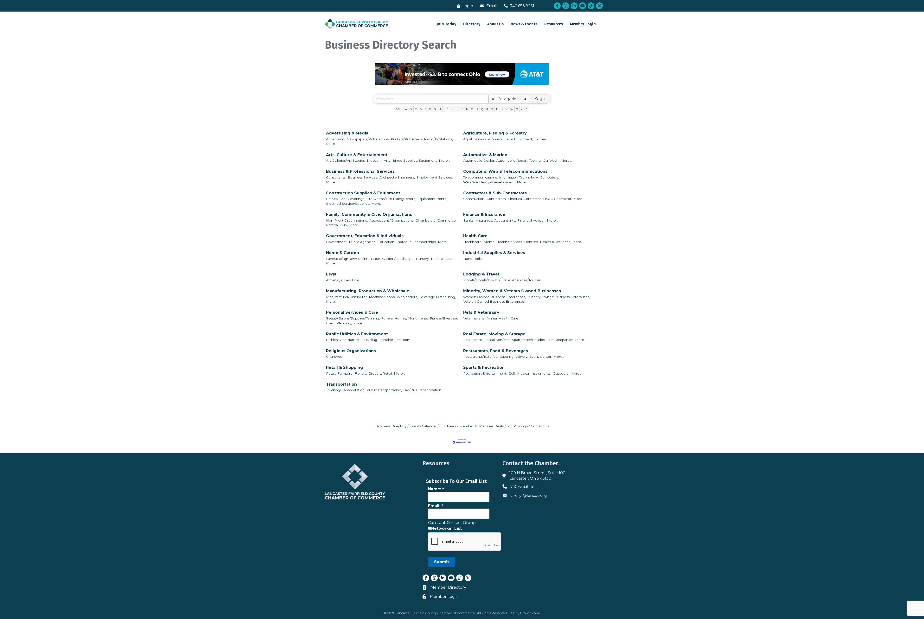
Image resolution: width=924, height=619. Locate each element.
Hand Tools (472, 259)
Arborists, (495, 139)
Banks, (468, 220)
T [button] (496, 109)
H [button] (440, 109)
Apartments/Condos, (528, 340)
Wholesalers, (407, 297)
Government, (336, 242)
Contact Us (540, 426)
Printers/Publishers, (407, 139)
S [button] (492, 109)
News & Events (524, 24)
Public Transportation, (384, 390)
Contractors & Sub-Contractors (495, 193)
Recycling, (369, 340)
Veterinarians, (474, 318)
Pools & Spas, (442, 259)
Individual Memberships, (416, 242)
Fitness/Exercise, (444, 318)
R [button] (487, 109)
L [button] (457, 109)
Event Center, (540, 356)
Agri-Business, (475, 139)
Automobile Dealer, (479, 160)
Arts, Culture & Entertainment (356, 155)
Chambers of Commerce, (436, 220)
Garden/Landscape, (398, 259)
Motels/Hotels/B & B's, (481, 280)
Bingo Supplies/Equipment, (414, 160)
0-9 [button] (397, 109)
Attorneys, (334, 280)
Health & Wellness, (555, 242)
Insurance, (484, 220)
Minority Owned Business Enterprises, (558, 297)
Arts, (387, 160)
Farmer (540, 139)
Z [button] (526, 109)
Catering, (507, 356)
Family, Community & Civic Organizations (369, 214)
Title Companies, (560, 340)
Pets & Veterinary (481, 312)
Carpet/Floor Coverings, (345, 199)
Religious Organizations (351, 351)
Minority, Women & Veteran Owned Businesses (512, 291)
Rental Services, (497, 340)
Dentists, (531, 242)
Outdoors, (561, 373)
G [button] (435, 109)
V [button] (506, 109)
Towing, (535, 160)
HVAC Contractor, (557, 199)
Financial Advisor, (531, 220)
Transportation (341, 384)
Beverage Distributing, (437, 297)
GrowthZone (530, 613)
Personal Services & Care (352, 312)
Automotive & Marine (485, 155)
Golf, (512, 373)
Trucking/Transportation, (345, 390)
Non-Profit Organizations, (347, 220)
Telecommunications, (480, 177)
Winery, (522, 356)
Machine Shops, (382, 297)
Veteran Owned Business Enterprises (494, 301)
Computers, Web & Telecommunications (505, 171)
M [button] (462, 109)
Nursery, (423, 259)
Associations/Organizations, (391, 220)
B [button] (411, 109)
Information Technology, (519, 177)
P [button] (477, 109)
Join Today (446, 24)
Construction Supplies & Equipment (363, 193)
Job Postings (517, 426)
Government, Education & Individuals (365, 236)
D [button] (420, 109)
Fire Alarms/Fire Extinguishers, (391, 199)
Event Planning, (339, 323)
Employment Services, (434, 177)
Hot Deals (448, 426)
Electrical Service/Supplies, (348, 203)
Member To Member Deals (481, 426)
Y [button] (521, 109)
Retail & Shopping (344, 367)
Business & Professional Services (360, 171)
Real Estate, (473, 340)
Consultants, (336, 177)
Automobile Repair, (512, 160)
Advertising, (335, 139)
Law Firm (351, 280)
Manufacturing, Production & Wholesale (367, 291)
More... (331, 144)
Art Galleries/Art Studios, (346, 160)
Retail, (331, 373)
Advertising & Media (347, 133)
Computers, (549, 177)
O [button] (472, 109)
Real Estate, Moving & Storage (494, 334)
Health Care (475, 236)
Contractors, (496, 199)
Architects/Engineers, (397, 177)
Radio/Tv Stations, (438, 139)
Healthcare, (472, 242)
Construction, (474, 199)
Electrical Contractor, (525, 199)
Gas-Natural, (350, 340)
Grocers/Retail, (380, 373)
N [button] (467, 109)
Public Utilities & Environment (357, 334)
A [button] (406, 109)
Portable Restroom (394, 340)
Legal (332, 274)
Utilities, (332, 340)
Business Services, (363, 177)
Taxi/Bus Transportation (422, 390)
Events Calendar (423, 426)
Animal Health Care (502, 318)
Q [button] (482, 109)
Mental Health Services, (503, 242)
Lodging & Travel (481, 274)
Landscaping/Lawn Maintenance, (353, 259)
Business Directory (390, 426)
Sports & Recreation (484, 367)
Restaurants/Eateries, (480, 356)
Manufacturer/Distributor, (346, 297)
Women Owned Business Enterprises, (494, 297)
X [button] (517, 109)
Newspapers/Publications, (367, 139)
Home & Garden (342, 252)
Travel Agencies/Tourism (521, 280)
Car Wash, (551, 160)
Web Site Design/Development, (489, 182)
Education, (386, 242)
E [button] (425, 109)
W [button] (511, 109)
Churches (334, 356)
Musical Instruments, (534, 373)
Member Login (583, 24)
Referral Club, (337, 225)
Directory (471, 24)
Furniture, (345, 373)
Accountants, (505, 220)
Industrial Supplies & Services (494, 252)
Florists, (361, 373)
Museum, (374, 160)
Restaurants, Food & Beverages (495, 351)
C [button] (416, 109)
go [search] (542, 98)
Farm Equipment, (519, 139)
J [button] (448, 109)
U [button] (501, 109)
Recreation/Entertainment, (485, 373)
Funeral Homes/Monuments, (405, 318)
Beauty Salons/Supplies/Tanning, (353, 318)
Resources (553, 24)
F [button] (430, 109)
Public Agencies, (362, 242)
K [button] (453, 109)
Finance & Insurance (484, 214)
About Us (495, 24)
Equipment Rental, (432, 199)
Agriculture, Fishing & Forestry (495, 133)
